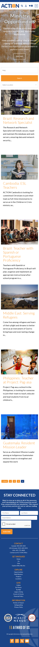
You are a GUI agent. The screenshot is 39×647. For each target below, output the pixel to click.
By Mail (18, 589)
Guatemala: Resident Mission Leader (19, 445)
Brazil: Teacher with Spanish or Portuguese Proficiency (18, 254)
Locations (19, 579)
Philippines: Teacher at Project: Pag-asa (18, 380)
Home (18, 559)
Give (18, 563)
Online (18, 585)
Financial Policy (18, 596)
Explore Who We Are (18, 565)
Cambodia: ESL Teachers (14, 185)
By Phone (19, 587)
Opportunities (18, 572)
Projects (18, 576)
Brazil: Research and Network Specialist (18, 120)
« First (5, 481)
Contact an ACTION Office (18, 552)
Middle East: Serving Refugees (19, 315)
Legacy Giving (18, 592)
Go (19, 561)
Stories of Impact (18, 603)
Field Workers (18, 574)
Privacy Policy (18, 607)
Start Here (19, 56)
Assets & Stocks (18, 594)
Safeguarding (18, 605)
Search (19, 78)
